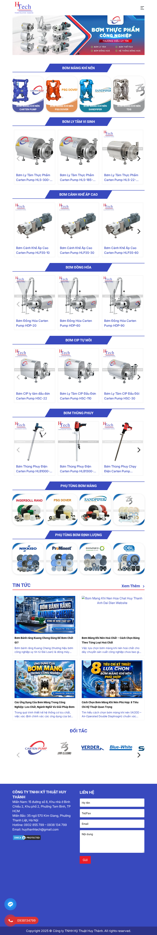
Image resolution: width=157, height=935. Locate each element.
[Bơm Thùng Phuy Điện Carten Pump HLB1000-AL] (34, 441)
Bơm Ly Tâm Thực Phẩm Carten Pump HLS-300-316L (33, 177)
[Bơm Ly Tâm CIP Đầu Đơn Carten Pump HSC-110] (78, 368)
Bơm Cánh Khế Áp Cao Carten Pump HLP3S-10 (33, 250)
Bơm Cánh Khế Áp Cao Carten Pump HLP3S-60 (121, 250)
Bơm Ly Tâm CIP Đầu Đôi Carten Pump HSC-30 (121, 396)
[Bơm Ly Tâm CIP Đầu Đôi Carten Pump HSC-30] (122, 368)
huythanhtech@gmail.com (40, 829)
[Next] (138, 158)
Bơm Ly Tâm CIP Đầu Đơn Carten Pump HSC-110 (78, 396)
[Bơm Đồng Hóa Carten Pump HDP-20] (34, 296)
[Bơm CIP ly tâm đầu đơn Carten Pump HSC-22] (34, 368)
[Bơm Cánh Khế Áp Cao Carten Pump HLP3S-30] (78, 223)
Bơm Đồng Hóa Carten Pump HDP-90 (120, 323)
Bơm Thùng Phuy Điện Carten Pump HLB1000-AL (33, 469)
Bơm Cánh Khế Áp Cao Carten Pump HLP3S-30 (77, 250)
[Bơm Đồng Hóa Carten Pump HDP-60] (78, 296)
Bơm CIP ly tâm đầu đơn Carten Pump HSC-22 (33, 396)
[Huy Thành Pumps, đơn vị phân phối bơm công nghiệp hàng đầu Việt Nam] (23, 7)
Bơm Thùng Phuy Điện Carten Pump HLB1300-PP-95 (76, 469)
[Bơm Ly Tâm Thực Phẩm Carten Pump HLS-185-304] (78, 150)
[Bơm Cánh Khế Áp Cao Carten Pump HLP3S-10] (34, 223)
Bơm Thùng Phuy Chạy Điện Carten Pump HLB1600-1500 (120, 469)
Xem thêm (131, 586)
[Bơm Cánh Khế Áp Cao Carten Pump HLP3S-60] (122, 223)
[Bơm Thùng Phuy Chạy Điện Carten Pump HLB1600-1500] (122, 441)
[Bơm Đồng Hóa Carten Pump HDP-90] (122, 296)
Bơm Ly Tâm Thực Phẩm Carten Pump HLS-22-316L (121, 177)
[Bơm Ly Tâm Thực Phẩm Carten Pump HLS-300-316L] (34, 150)
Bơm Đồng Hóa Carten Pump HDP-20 (32, 323)
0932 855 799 (34, 825)
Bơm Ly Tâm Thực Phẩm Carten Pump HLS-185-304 (77, 177)
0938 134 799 (57, 825)
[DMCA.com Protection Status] (44, 838)
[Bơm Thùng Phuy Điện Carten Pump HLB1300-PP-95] (78, 441)
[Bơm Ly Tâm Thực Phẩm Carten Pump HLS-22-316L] (122, 150)
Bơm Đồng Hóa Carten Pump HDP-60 (76, 323)
